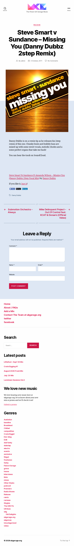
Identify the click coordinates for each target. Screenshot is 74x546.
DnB (5, 440)
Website (12, 274)
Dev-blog (8, 437)
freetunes (8, 460)
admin (23, 61)
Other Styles (9, 483)
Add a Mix (9, 311)
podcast (7, 486)
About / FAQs (11, 307)
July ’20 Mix (9, 375)
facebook (9, 322)
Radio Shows (9, 492)
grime (6, 469)
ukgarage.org (9, 517)
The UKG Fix (9, 506)
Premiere (8, 489)
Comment (13, 246)
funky (6, 463)
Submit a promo (10, 404)
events (7, 451)
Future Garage (10, 466)
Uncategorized (10, 523)
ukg (5, 512)
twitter (7, 318)
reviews (7, 500)
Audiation (8, 420)
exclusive (8, 454)
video (6, 526)
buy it (24, 184)
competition (9, 431)
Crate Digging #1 (11, 366)
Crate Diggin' (9, 434)
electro (7, 448)
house (6, 471)
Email (40, 265)
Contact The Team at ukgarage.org (22, 314)
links (6, 477)
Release (37, 25)
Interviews (8, 474)
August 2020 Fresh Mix (13, 371)
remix (6, 497)
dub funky (8, 443)
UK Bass (7, 509)
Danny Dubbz (49, 178)
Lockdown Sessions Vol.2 (14, 380)
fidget (6, 457)
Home (7, 304)
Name (11, 265)
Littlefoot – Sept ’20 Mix (13, 362)
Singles (7, 503)
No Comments (53, 61)
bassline (7, 422)
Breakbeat (8, 425)
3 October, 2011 (36, 61)
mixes (6, 480)
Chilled (7, 428)
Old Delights (11, 514)
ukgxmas (7, 520)
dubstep (7, 446)
